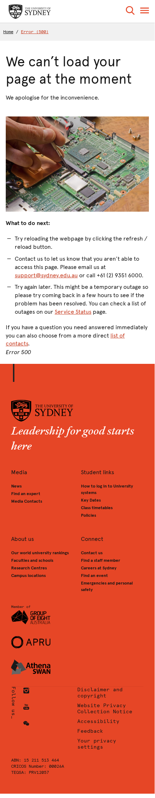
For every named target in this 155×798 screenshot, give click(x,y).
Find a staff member (100, 560)
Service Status (73, 311)
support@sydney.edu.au (46, 275)
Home (8, 31)
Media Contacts (26, 501)
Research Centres (29, 567)
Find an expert (25, 493)
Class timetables (97, 507)
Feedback (90, 731)
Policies (88, 515)
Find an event (94, 575)
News (16, 486)
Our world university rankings (40, 552)
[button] (130, 11)
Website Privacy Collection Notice (104, 708)
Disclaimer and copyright (100, 693)
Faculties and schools (32, 560)
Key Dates (91, 500)
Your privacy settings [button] (96, 744)
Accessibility (98, 721)
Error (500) (35, 31)
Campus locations (28, 575)
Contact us (91, 552)
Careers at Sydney (99, 567)
